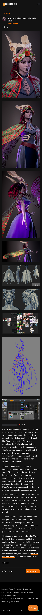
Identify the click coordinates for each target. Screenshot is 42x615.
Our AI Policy (5, 602)
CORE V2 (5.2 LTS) (32, 599)
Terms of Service (6, 592)
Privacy (19, 589)
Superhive (30, 592)
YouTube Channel (20, 592)
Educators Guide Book (8, 595)
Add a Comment (32, 571)
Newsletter (15, 602)
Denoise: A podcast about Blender (13, 599)
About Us (12, 589)
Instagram (4, 589)
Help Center (27, 589)
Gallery (7, 13)
